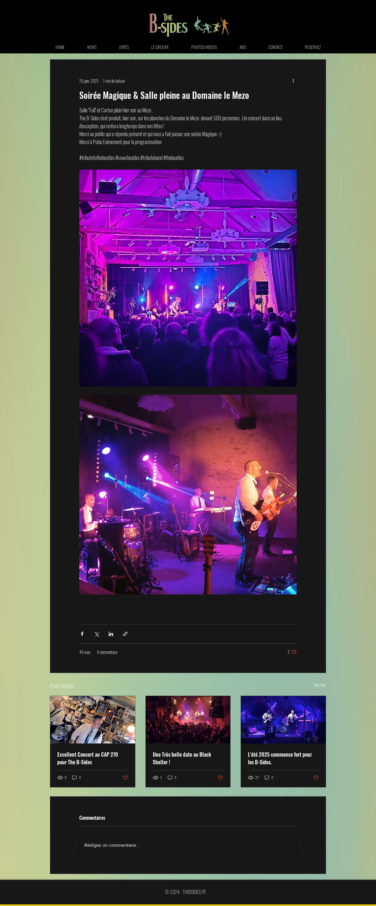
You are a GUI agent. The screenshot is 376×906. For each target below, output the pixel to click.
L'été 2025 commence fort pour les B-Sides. (280, 758)
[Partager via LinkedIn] (111, 634)
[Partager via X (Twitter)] (96, 634)
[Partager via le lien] (125, 634)
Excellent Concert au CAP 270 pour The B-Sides (87, 758)
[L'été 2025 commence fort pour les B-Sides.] (283, 719)
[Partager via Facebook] (82, 634)
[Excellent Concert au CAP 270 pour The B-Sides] (92, 719)
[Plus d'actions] (293, 80)
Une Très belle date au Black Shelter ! (182, 758)
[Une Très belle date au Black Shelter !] (188, 719)
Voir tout (320, 685)
